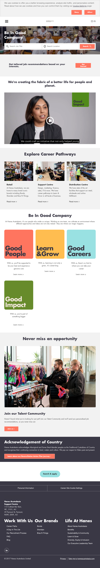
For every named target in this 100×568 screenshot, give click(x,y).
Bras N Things (42, 533)
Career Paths (12, 526)
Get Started (83, 65)
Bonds (39, 526)
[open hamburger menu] (6, 21)
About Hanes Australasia (77, 526)
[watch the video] (50, 118)
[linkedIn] (6, 550)
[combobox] (23, 46)
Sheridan (40, 530)
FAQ (8, 537)
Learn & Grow (73, 537)
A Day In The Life (13, 530)
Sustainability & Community (78, 533)
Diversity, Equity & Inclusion (78, 540)
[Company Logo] (50, 21)
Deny (77, 12)
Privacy (63, 559)
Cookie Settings (80, 6)
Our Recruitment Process (16, 533)
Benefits (71, 530)
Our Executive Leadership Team (80, 543)
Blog (8, 540)
